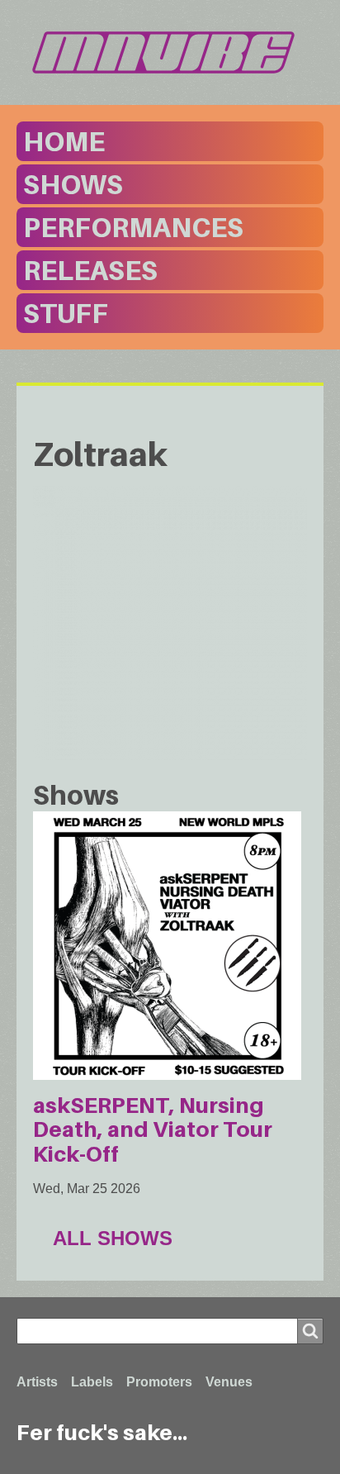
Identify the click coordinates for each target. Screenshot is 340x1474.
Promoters (159, 1382)
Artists (37, 1382)
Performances (133, 227)
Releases (90, 270)
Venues (229, 1382)
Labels (92, 1382)
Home (64, 141)
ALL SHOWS (112, 1238)
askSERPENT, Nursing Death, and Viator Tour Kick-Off (152, 1129)
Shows (73, 184)
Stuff (65, 313)
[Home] (170, 52)
